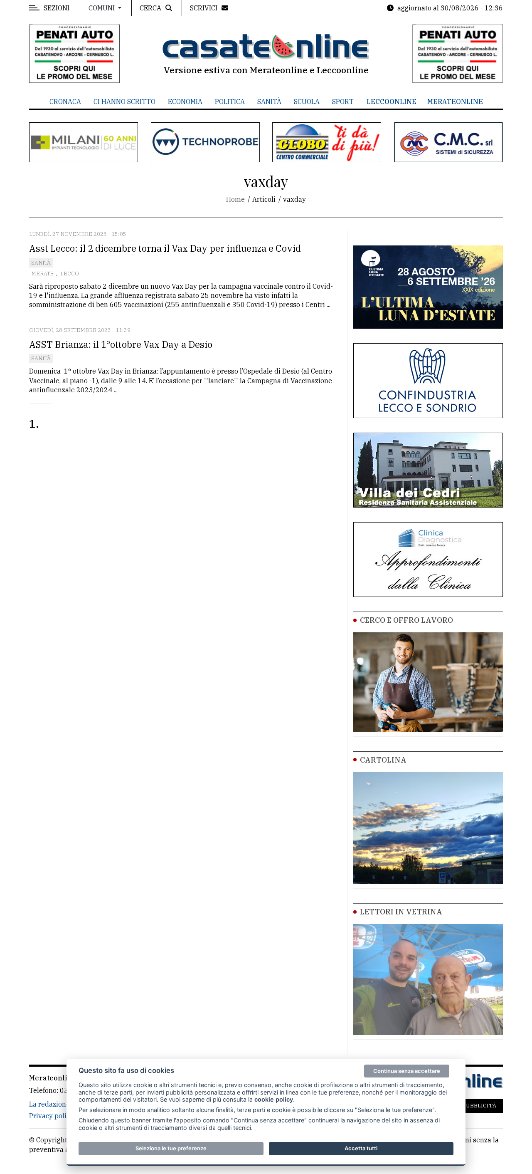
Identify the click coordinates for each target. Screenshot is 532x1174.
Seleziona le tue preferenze (171, 1148)
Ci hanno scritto (124, 101)
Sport (343, 101)
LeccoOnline (391, 101)
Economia (185, 101)
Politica (230, 101)
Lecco (69, 273)
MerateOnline (455, 101)
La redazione (49, 1104)
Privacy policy (51, 1116)
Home (235, 199)
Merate (42, 273)
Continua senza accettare (406, 1070)
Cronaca (65, 101)
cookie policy (273, 1099)
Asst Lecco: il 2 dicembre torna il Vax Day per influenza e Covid (165, 248)
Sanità (269, 101)
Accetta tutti (361, 1148)
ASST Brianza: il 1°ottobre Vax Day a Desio (120, 344)
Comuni (102, 8)
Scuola (307, 101)
